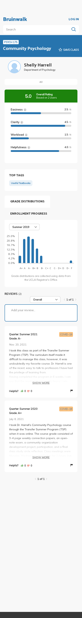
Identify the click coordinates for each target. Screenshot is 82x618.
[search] (37, 29)
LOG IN (74, 19)
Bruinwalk (15, 19)
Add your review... (23, 310)
